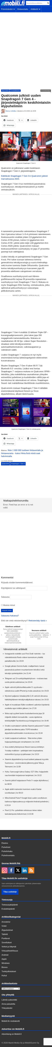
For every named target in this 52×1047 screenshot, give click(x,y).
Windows (6, 963)
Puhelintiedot (7, 9)
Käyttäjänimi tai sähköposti (13, 588)
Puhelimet (6, 847)
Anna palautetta (8, 1004)
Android (5, 955)
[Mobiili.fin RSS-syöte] (31, 870)
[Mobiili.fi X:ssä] (18, 870)
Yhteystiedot (7, 1008)
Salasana (5, 597)
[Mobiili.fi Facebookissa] (11, 870)
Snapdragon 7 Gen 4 (18, 464)
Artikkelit (35, 9)
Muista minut (9, 605)
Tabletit (5, 934)
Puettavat (6, 938)
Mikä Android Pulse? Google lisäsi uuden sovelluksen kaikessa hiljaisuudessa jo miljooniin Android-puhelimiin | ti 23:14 (27, 801)
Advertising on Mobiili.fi (12, 1034)
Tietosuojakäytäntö (10, 905)
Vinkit (4, 926)
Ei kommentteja (45, 90)
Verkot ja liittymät (9, 947)
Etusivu (5, 843)
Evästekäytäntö (8, 909)
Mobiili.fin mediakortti (11, 1021)
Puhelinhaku (7, 851)
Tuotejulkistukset (15, 90)
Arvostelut (6, 922)
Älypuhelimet (5, 90)
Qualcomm (5, 464)
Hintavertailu (22, 9)
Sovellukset (7, 942)
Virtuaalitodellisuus (10, 951)
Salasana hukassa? (10, 616)
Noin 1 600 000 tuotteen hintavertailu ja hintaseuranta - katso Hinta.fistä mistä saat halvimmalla (22, 453)
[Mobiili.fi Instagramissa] (5, 870)
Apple (4, 959)
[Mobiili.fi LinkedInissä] (25, 870)
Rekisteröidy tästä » (38, 620)
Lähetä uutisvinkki (9, 1000)
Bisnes (4, 967)
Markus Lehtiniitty (11, 111)
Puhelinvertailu (8, 855)
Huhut (4, 976)
